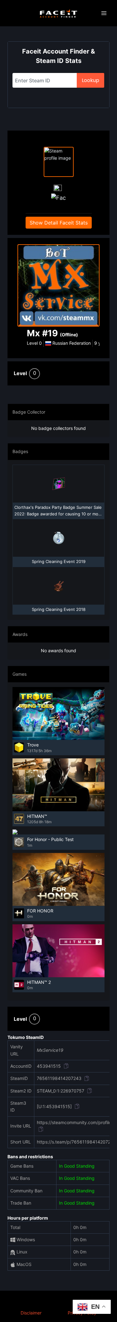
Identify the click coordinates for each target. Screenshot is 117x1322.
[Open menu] (104, 13)
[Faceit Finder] (58, 13)
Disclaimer (31, 1312)
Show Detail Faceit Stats (59, 222)
